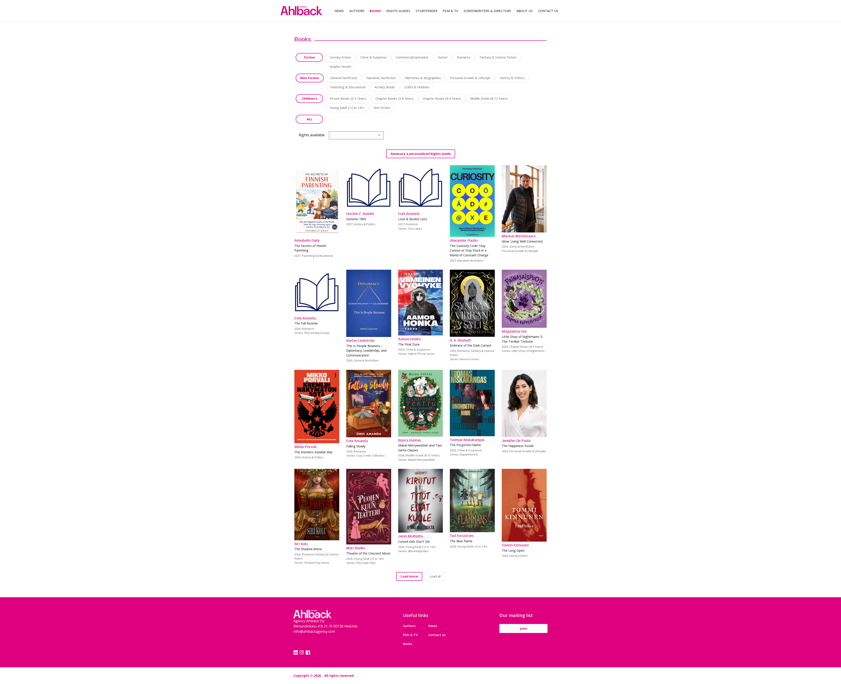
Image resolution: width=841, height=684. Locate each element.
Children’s (309, 98)
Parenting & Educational (347, 87)
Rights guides (398, 11)
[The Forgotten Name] (472, 403)
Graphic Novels (340, 66)
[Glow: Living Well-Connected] (524, 198)
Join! (523, 628)
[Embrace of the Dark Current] (472, 303)
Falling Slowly (355, 446)
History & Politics (512, 78)
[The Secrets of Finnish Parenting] (316, 201)
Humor (443, 57)
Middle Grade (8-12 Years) (489, 98)
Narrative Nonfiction (381, 78)
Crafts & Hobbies (416, 87)
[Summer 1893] (368, 187)
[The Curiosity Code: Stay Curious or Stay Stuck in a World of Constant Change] (472, 201)
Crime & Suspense (373, 57)
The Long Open (513, 550)
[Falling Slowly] (368, 403)
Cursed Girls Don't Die (414, 541)
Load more (409, 576)
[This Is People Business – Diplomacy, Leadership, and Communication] (368, 303)
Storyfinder (426, 11)
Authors (356, 11)
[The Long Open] (524, 505)
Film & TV (450, 11)
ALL (309, 119)
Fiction (309, 57)
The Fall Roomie (306, 323)
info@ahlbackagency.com (314, 631)
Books (375, 11)
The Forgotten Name (465, 445)
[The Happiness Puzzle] (524, 403)
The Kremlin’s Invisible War (313, 452)
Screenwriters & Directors (487, 11)
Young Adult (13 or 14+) (347, 108)
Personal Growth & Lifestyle (470, 78)
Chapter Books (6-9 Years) (442, 98)
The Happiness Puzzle (518, 446)
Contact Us (548, 11)
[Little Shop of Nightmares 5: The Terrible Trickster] (524, 299)
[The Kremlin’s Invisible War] (316, 406)
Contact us (436, 635)
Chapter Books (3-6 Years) (394, 98)
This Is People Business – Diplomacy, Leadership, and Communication (366, 350)
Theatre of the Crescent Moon (368, 553)
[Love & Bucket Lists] (420, 187)
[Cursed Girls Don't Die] (420, 501)
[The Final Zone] (420, 302)
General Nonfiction (343, 78)
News (339, 11)
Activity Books (385, 87)
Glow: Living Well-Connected (522, 241)
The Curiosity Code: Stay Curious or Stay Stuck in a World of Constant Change (469, 250)
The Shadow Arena (308, 549)
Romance (463, 57)
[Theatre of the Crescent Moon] (368, 507)
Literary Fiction (340, 57)
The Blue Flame (461, 541)
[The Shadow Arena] (316, 504)
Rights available (312, 135)
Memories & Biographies (423, 78)
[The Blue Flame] (472, 500)
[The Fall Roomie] (316, 292)
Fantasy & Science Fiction (498, 57)
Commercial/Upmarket (412, 57)
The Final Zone (409, 344)
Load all (435, 576)
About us (524, 11)
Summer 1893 (356, 219)
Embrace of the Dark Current (470, 345)
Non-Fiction (309, 78)
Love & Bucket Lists (412, 219)
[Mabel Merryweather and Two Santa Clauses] (420, 403)
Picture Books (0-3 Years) (348, 98)
